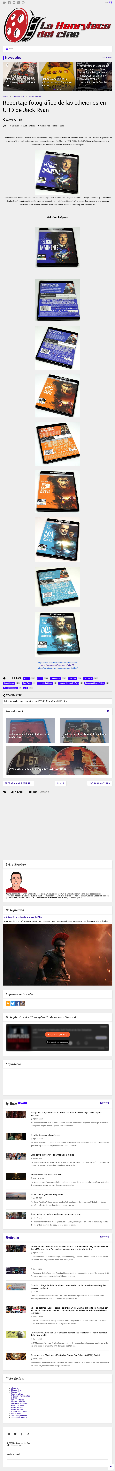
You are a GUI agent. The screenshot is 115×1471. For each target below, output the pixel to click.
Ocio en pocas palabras (20, 1412)
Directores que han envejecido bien (46, 1175)
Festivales (12, 1237)
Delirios (14, 1398)
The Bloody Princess (19, 1416)
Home (5, 97)
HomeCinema (35, 97)
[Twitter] (14, 2)
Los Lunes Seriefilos (19, 1404)
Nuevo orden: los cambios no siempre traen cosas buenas (56, 1214)
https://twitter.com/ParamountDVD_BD (57, 665)
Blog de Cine (16, 1390)
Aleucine (14, 1388)
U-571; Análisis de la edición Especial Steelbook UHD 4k (37, 769)
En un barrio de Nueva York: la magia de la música (52, 1155)
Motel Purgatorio (17, 1406)
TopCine (22, 1103)
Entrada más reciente (18, 783)
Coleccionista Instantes (20, 1396)
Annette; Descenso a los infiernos (45, 1135)
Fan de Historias (17, 1400)
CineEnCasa (18, 97)
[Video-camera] (4, 2)
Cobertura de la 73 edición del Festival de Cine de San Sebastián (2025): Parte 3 (65, 1355)
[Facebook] (9, 2)
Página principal (13, 1454)
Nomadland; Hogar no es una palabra (47, 1194)
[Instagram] (23, 2)
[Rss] (18, 2)
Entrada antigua (99, 783)
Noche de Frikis (17, 1410)
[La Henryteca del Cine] (57, 42)
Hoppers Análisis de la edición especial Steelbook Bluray (20, 82)
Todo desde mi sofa (19, 1418)
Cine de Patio (16, 1392)
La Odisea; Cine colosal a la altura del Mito (22, 917)
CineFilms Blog (17, 1394)
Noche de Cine (17, 1408)
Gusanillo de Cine (18, 1402)
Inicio (60, 783)
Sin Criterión (16, 1414)
